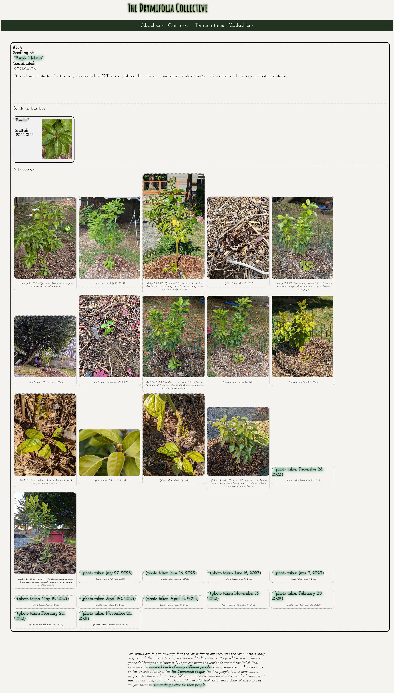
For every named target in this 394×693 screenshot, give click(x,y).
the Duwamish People (188, 672)
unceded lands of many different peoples (180, 667)
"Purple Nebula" (28, 58)
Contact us (240, 25)
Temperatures (209, 25)
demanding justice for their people (179, 685)
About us (150, 25)
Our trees (178, 25)
